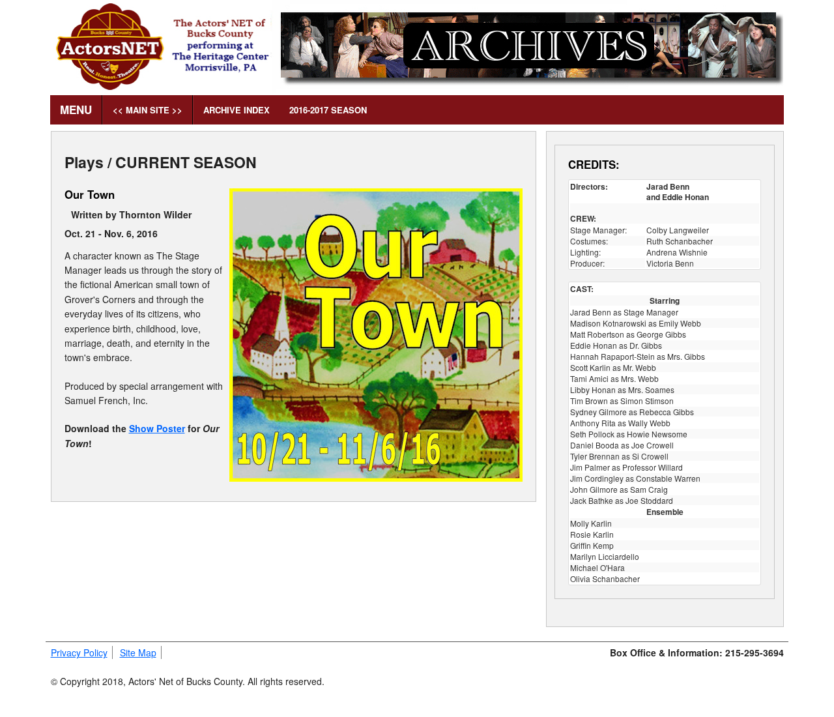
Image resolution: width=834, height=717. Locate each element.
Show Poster (157, 428)
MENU (76, 109)
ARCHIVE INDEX (236, 110)
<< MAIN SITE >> (147, 110)
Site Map (138, 652)
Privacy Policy (79, 652)
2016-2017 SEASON (328, 110)
